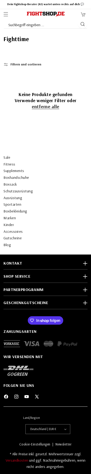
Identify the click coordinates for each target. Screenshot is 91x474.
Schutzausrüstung (18, 191)
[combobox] (40, 24)
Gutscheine (13, 238)
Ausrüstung (13, 197)
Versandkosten (17, 460)
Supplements (14, 170)
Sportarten (12, 204)
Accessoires (13, 231)
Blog (7, 244)
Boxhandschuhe (16, 177)
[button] (6, 14)
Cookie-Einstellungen (34, 444)
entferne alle (45, 106)
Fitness (9, 164)
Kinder (9, 224)
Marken (10, 217)
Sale (7, 157)
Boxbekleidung (15, 211)
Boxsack (10, 184)
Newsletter (63, 444)
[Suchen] (82, 24)
